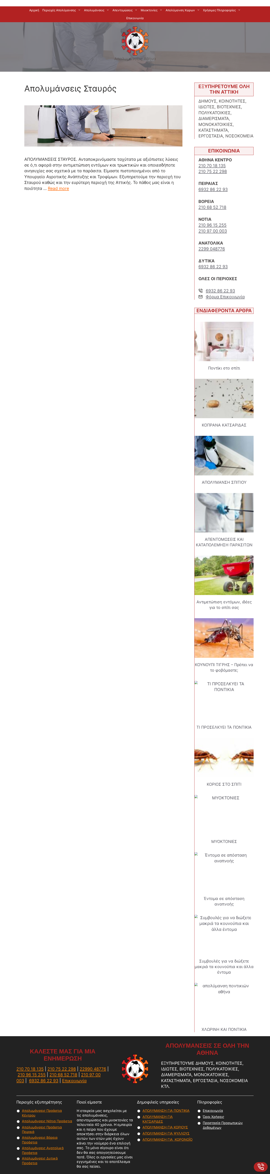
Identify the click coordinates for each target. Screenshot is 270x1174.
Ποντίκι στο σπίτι (224, 368)
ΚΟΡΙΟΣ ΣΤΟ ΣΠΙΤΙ (224, 784)
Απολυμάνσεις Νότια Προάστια (47, 1121)
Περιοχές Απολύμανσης (59, 10)
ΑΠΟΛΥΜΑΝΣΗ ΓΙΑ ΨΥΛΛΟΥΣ (166, 1133)
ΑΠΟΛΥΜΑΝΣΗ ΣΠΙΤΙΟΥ (224, 482)
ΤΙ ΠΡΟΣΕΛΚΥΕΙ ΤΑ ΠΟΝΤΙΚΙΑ (224, 727)
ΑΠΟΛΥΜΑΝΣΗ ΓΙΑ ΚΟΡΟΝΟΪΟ (168, 1140)
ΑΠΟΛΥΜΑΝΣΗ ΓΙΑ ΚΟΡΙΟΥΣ (165, 1127)
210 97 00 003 (212, 231)
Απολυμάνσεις (94, 10)
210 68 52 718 (212, 207)
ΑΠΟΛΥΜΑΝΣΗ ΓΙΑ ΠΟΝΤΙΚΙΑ (166, 1111)
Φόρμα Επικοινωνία (225, 296)
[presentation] (224, 341)
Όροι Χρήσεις (213, 1117)
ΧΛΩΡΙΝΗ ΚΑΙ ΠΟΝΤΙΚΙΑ (224, 1029)
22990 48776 (93, 1068)
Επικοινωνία (135, 18)
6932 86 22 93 (213, 189)
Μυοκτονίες (149, 10)
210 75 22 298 (212, 171)
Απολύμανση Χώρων (180, 10)
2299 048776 (211, 248)
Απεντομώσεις (122, 10)
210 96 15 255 (212, 225)
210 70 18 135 (212, 165)
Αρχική (34, 10)
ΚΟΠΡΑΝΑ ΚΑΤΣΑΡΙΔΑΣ (224, 425)
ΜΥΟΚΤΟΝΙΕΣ (224, 841)
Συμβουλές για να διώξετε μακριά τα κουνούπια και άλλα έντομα (224, 967)
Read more (58, 188)
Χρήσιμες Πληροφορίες (219, 10)
